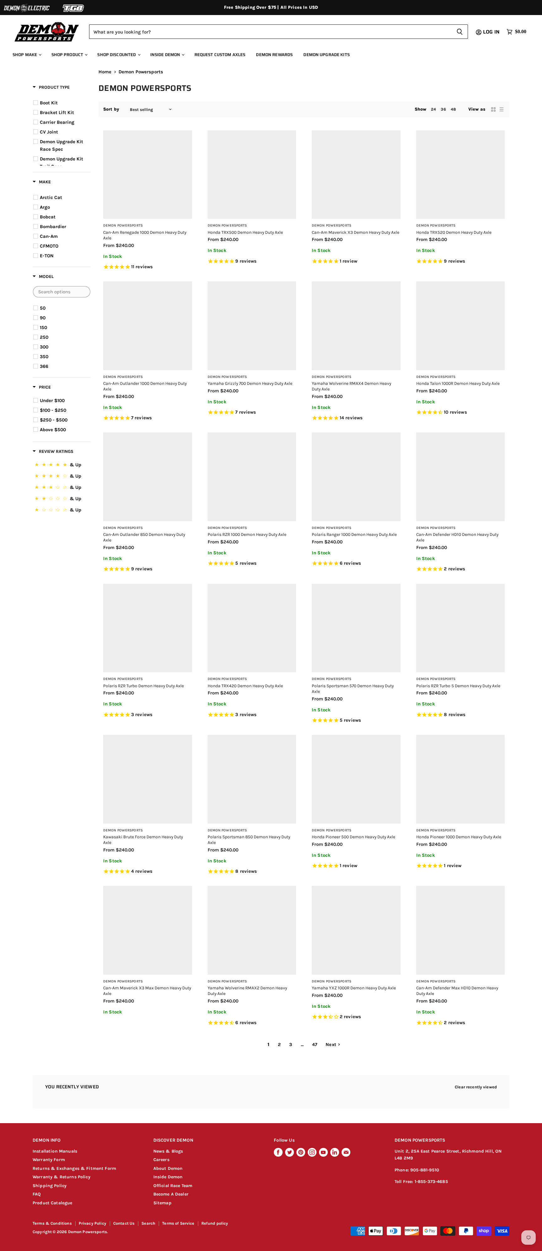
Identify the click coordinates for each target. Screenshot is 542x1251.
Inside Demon (165, 54)
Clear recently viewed (476, 1087)
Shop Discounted (117, 54)
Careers (161, 1159)
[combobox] (270, 31)
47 (314, 1044)
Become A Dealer (171, 1194)
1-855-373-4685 (431, 1181)
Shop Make (25, 54)
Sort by (111, 109)
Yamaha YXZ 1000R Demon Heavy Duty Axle (354, 987)
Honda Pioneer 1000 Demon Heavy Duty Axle (458, 836)
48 (453, 109)
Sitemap (162, 1203)
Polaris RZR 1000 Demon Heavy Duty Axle (247, 534)
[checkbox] (62, 103)
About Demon (168, 1168)
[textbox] (61, 291)
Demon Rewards (274, 54)
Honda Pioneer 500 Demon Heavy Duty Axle (353, 836)
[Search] (459, 31)
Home (105, 72)
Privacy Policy (92, 1223)
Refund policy (214, 1223)
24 (433, 109)
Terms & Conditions (52, 1223)
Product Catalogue (52, 1203)
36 (443, 109)
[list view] (501, 109)
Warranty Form (49, 1159)
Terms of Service (178, 1223)
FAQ (37, 1194)
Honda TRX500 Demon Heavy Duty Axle (245, 232)
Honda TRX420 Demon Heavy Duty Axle (245, 685)
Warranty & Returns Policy (61, 1177)
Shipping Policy (49, 1185)
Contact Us (124, 1223)
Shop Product (67, 54)
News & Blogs (168, 1151)
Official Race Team (173, 1185)
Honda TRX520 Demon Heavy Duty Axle (454, 232)
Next (331, 1044)
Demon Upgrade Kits (326, 54)
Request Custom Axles (220, 54)
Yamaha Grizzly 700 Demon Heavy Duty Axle (250, 383)
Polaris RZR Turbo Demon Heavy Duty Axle (143, 685)
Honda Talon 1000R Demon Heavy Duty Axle (458, 383)
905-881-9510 (424, 1170)
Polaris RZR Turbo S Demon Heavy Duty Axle (458, 685)
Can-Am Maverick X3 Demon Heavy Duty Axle (355, 232)
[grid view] (493, 109)
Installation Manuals (55, 1151)
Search (148, 1223)
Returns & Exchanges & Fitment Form (74, 1168)
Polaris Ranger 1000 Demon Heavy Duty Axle (354, 534)
